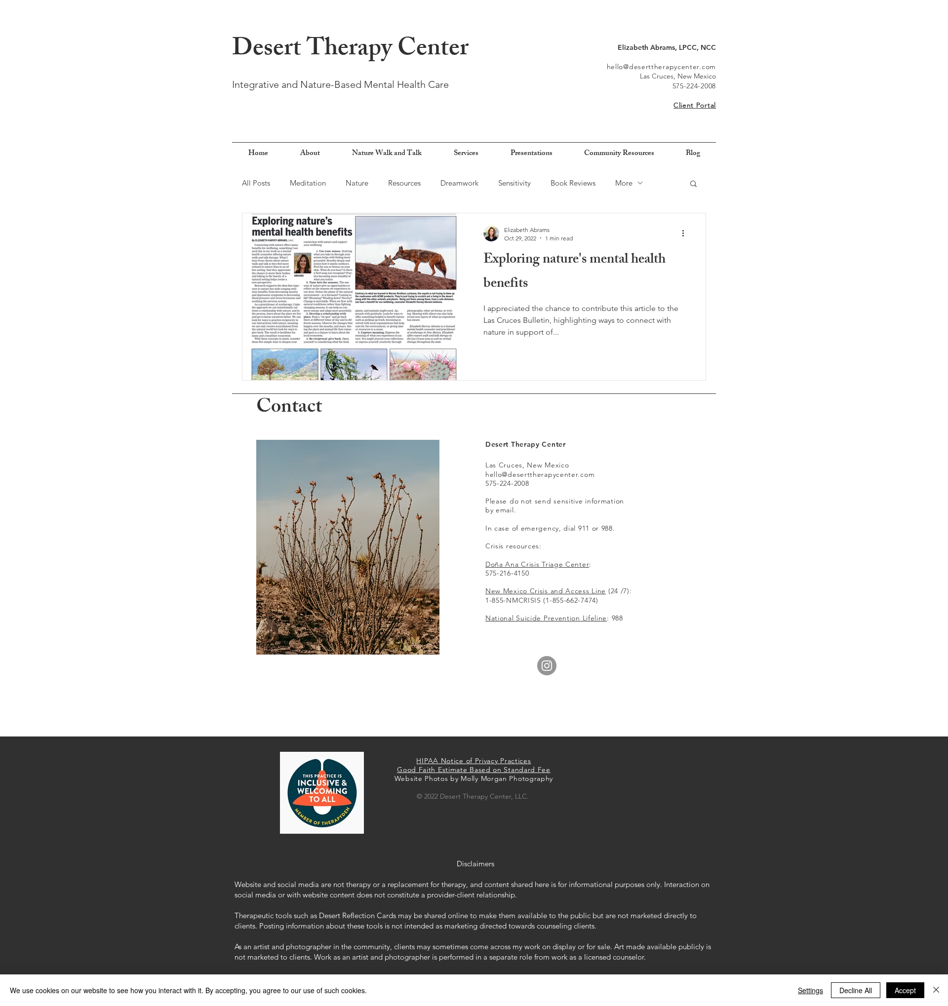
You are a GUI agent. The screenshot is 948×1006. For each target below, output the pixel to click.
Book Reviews (573, 183)
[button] (693, 184)
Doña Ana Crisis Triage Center (537, 564)
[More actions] (686, 233)
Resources (404, 183)
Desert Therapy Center (350, 50)
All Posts (256, 183)
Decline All (855, 990)
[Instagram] (546, 665)
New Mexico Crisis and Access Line (545, 590)
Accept (905, 990)
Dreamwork (459, 183)
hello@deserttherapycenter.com (661, 66)
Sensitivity (514, 183)
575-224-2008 (694, 85)
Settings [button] (810, 990)
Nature (357, 183)
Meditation (308, 183)
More (623, 183)
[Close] (936, 990)
